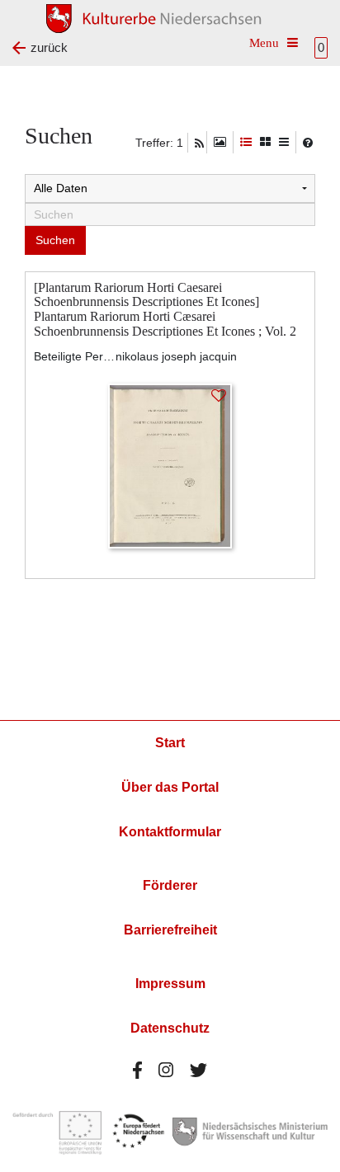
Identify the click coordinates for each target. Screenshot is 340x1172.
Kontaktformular (170, 832)
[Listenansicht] (283, 142)
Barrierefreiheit (170, 930)
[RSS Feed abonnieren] (199, 143)
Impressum (170, 984)
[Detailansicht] (246, 142)
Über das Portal (170, 787)
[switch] (220, 142)
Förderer (170, 885)
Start (170, 743)
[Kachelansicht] (265, 142)
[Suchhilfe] (307, 142)
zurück (49, 47)
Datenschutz (170, 1028)
